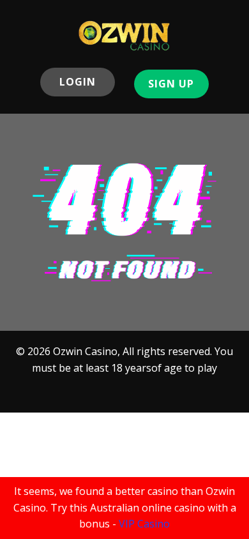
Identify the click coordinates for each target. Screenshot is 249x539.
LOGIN (77, 82)
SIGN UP (171, 84)
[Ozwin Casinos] (124, 35)
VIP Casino (144, 524)
